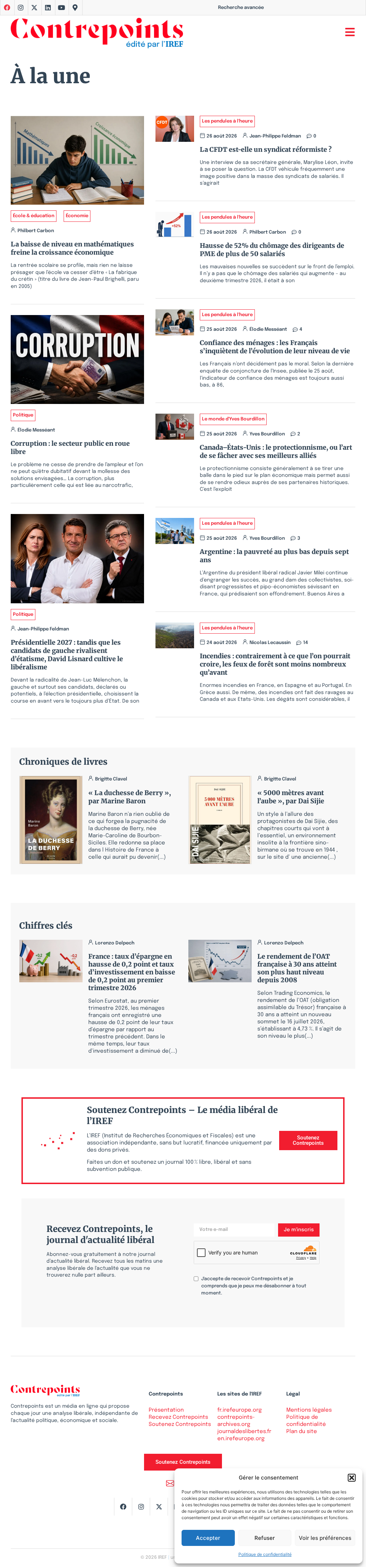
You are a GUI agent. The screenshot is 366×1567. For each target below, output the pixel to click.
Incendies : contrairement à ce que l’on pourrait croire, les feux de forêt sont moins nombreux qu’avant (275, 664)
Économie (77, 216)
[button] (351, 1477)
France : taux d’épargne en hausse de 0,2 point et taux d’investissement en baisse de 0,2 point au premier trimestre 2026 (131, 972)
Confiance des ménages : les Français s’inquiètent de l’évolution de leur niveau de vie (275, 347)
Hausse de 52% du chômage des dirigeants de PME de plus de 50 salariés (272, 249)
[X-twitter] (34, 7)
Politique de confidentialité (265, 1554)
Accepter (208, 1537)
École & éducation (33, 216)
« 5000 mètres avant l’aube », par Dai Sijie (290, 797)
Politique (23, 415)
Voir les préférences (325, 1537)
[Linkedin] (47, 7)
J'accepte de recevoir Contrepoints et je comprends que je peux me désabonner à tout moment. (253, 1286)
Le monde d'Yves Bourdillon (233, 419)
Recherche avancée (241, 7)
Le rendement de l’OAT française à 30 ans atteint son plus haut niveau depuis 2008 (297, 968)
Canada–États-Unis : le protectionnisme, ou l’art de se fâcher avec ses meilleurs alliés (276, 451)
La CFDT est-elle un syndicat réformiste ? (267, 149)
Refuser (264, 1537)
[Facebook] (123, 1507)
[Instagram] (20, 7)
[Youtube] (61, 7)
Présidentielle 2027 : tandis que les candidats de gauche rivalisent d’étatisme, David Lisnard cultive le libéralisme (67, 654)
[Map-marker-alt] (75, 7)
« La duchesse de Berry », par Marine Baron (129, 797)
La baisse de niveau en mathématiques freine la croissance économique (72, 248)
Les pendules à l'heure (227, 121)
